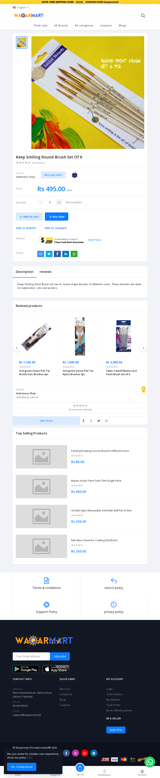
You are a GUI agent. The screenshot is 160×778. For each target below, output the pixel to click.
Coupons (106, 25)
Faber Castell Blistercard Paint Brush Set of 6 (121, 372)
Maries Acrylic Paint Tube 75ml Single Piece (96, 480)
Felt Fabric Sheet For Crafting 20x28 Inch (94, 540)
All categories (84, 25)
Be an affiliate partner (119, 710)
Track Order (113, 705)
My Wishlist (113, 699)
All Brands (61, 25)
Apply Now (116, 729)
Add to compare (56, 228)
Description (24, 272)
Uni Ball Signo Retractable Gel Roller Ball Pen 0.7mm (101, 510)
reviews (46, 272)
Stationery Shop (25, 177)
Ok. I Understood (21, 767)
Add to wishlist (26, 228)
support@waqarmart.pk (27, 715)
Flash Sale (40, 25)
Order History (114, 694)
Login (109, 689)
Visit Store (46, 421)
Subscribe (60, 656)
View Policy (94, 239)
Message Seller (53, 175)
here (29, 757)
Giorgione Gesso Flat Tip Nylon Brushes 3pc (78, 372)
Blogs (122, 25)
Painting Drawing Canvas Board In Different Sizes (100, 451)
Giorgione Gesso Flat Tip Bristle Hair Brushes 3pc (34, 372)
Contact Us (66, 694)
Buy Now (58, 216)
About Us (65, 689)
